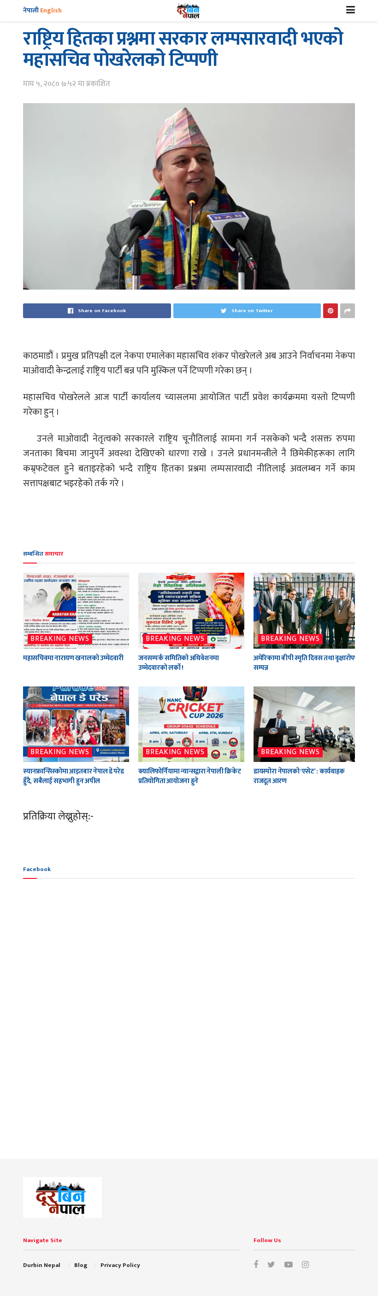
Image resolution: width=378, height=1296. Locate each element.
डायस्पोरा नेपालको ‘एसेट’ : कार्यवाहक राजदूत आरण (299, 776)
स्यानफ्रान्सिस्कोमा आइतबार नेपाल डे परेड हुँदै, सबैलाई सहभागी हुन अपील (73, 776)
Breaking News (59, 639)
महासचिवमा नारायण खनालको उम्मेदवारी (73, 658)
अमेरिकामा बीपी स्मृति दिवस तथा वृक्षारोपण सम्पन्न (306, 663)
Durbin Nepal (41, 1265)
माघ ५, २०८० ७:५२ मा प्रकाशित (66, 83)
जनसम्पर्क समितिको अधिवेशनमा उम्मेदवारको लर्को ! (178, 663)
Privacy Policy (120, 1265)
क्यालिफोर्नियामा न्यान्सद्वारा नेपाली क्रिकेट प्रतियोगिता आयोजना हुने (189, 776)
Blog (80, 1265)
